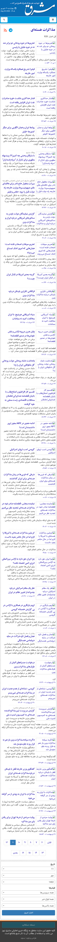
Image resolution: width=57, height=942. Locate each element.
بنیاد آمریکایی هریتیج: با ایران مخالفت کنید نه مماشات (21, 317)
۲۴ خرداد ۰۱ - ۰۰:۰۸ (49, 308)
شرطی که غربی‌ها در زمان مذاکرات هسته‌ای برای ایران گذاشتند (19, 477)
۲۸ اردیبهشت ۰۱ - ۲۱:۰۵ (47, 733)
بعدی (15, 852)
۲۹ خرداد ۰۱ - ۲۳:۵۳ (48, 121)
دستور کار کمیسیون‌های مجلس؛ (24, 708)
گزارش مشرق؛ (30, 389)
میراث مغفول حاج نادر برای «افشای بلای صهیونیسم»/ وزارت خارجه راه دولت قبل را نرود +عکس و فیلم (18, 188)
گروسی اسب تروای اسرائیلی (22, 449)
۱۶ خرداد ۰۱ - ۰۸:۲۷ (28, 596)
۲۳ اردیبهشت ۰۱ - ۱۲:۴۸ (47, 811)
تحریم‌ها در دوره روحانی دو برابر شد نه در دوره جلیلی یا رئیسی (19, 45)
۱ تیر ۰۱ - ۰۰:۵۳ (50, 63)
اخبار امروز (28, 912)
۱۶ (23, 852)
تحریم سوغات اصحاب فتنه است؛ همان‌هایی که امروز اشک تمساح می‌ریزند (20, 248)
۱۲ (7, 842)
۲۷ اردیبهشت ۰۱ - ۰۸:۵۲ (47, 786)
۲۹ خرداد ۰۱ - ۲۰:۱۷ (49, 147)
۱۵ (29, 852)
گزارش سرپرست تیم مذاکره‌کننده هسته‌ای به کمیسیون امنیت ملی (19, 713)
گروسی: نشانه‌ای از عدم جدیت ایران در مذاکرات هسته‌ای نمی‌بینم (18, 691)
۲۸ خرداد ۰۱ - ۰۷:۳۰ (48, 175)
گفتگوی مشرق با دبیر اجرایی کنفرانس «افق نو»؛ (18, 181)
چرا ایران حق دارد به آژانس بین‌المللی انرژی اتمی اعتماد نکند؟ (18, 561)
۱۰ (19, 842)
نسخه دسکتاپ (28, 925)
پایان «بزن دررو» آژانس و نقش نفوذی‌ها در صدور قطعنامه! (21, 334)
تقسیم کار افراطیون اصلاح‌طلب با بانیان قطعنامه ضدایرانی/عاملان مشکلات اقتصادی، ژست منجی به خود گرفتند (20, 398)
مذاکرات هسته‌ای (43, 30)
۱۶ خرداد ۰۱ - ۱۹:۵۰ (49, 552)
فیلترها (52, 888)
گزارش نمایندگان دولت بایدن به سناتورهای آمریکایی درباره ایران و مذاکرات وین (20, 218)
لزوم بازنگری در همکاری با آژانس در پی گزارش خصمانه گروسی (19, 607)
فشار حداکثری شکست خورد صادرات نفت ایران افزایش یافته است (18, 100)
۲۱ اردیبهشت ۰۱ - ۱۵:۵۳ (47, 834)
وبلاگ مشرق (30, 153)
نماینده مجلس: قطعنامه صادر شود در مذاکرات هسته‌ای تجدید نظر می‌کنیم (18, 506)
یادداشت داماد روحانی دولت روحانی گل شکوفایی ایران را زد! (18, 363)
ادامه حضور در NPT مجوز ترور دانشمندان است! (21, 425)
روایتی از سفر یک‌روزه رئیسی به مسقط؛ (21, 633)
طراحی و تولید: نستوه (28, 938)
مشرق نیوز (33, 7)
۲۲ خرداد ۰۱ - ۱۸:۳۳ (48, 417)
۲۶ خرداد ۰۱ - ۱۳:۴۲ (49, 207)
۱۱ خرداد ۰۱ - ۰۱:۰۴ (49, 628)
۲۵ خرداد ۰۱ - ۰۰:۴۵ (49, 268)
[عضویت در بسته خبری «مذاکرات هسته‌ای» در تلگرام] (10, 30)
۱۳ (42, 852)
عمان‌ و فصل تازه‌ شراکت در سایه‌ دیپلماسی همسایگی (21, 638)
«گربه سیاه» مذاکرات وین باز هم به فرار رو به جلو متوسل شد (19, 742)
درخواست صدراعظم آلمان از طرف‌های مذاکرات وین (22, 665)
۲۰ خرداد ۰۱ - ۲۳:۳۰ (48, 443)
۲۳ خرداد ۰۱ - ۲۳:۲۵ (27, 322)
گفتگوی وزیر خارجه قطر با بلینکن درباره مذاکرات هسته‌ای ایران (20, 771)
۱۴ (36, 852)
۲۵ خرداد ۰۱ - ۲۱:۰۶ (49, 238)
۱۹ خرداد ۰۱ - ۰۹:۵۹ (49, 468)
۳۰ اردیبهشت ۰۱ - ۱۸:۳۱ (47, 682)
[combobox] (28, 869)
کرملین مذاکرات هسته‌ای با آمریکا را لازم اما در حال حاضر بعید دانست (19, 535)
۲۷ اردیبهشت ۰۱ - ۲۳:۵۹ (47, 762)
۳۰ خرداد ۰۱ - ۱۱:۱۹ (49, 92)
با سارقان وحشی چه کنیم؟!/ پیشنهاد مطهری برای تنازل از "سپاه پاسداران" (18, 158)
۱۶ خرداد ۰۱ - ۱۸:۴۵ (49, 582)
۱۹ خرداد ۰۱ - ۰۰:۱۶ (49, 497)
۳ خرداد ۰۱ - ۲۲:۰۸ (49, 656)
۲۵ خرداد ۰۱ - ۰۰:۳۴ (48, 282)
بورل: (33, 791)
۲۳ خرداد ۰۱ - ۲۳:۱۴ (48, 354)
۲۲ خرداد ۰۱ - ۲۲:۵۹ (48, 383)
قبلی (49, 842)
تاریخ (53, 864)
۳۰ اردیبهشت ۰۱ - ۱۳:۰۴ (26, 702)
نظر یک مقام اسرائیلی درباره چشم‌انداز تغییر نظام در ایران (21, 590)
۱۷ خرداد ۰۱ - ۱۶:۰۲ (49, 526)
